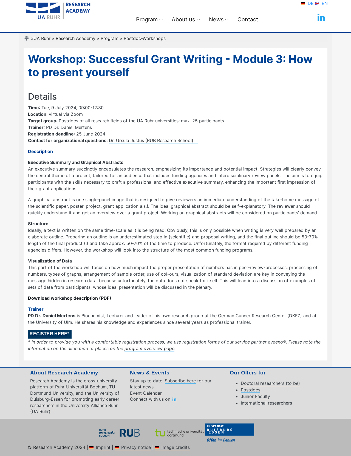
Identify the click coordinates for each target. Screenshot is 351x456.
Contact (247, 19)
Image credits (176, 447)
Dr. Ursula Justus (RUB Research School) (151, 140)
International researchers (266, 403)
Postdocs (250, 389)
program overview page (149, 348)
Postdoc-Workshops (145, 38)
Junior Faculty (255, 396)
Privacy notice (136, 447)
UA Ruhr (41, 38)
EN (325, 3)
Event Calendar (146, 393)
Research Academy (75, 38)
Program (109, 38)
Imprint (103, 447)
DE (311, 3)
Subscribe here (180, 380)
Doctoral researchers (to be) (270, 383)
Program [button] (149, 19)
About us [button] (186, 19)
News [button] (219, 19)
